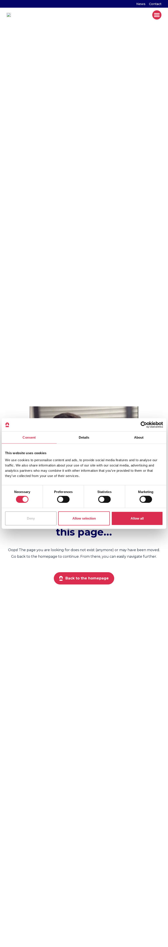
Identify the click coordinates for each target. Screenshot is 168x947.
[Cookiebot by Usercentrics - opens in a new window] (144, 425)
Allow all (137, 518)
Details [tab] (84, 437)
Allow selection (84, 518)
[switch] (63, 499)
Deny (31, 518)
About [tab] (139, 437)
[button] (156, 15)
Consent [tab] (29, 437)
